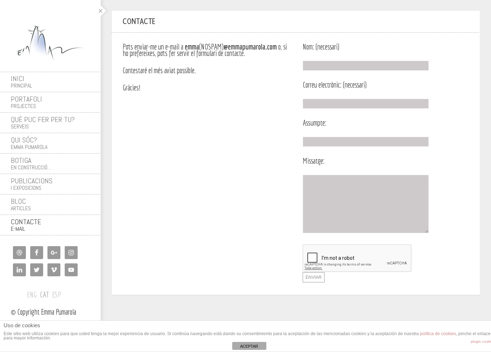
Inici (21, 81)
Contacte (26, 225)
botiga (31, 163)
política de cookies (438, 333)
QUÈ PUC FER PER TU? (43, 122)
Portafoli (26, 102)
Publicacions (31, 184)
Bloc (21, 204)
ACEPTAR (249, 346)
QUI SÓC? (29, 143)
